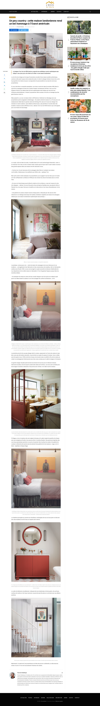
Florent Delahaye (20, 26)
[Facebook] (4, 75)
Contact (66, 11)
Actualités (34, 11)
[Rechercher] (90, 11)
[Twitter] (4, 78)
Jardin (53, 11)
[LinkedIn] (4, 82)
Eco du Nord (43, 701)
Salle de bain (50, 697)
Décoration (12, 17)
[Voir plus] (30, 30)
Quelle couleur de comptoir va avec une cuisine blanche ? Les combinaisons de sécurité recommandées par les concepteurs (80, 92)
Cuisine (43, 697)
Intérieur (44, 11)
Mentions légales (59, 701)
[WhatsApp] (4, 89)
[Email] (4, 92)
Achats (59, 11)
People (30, 697)
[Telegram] (4, 85)
